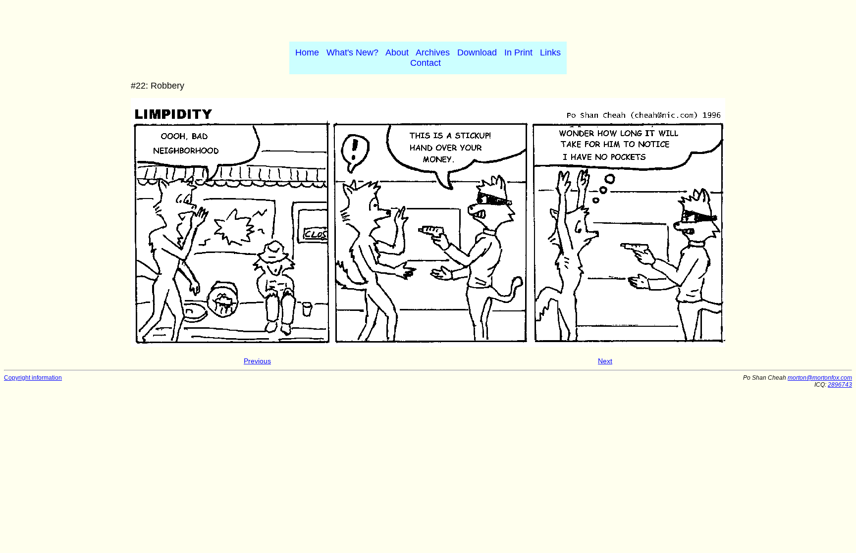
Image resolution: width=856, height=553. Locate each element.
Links (550, 52)
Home (307, 52)
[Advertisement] (428, 19)
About (397, 52)
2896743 (840, 384)
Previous (257, 361)
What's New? (352, 52)
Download (477, 52)
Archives (433, 52)
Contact (425, 63)
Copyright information (33, 377)
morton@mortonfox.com (820, 377)
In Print (518, 52)
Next (605, 361)
